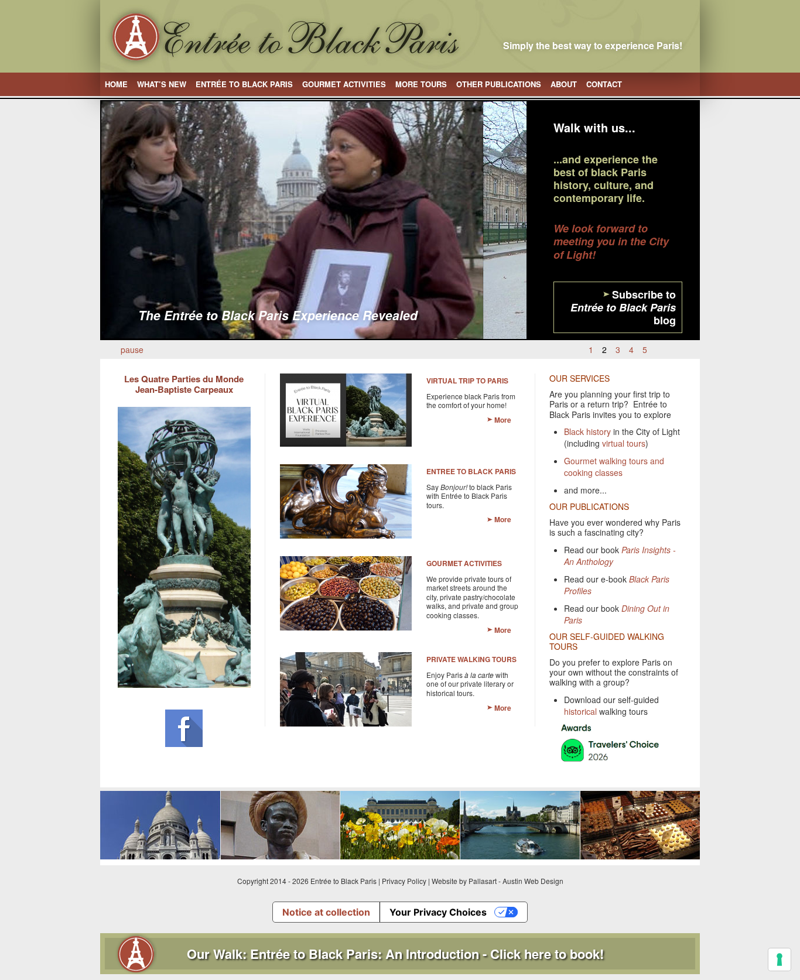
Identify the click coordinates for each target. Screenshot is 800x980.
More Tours (421, 84)
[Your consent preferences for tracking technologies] (779, 959)
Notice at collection (326, 912)
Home (116, 84)
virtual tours (623, 443)
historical (580, 711)
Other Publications (498, 84)
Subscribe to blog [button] (623, 307)
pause (132, 349)
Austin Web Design (532, 881)
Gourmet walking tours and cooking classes (614, 466)
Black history (587, 431)
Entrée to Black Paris (244, 84)
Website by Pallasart (464, 881)
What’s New (161, 84)
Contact (604, 84)
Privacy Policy (404, 881)
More (502, 419)
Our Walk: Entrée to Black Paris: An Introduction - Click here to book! (395, 953)
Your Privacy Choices (438, 912)
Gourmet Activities (344, 84)
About (564, 84)
